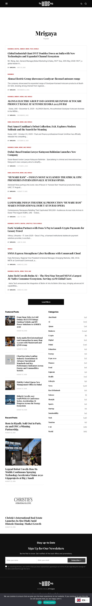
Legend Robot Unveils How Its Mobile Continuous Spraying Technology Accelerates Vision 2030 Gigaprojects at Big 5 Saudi (24, 473)
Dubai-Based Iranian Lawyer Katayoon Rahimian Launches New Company (42, 153)
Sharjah (51, 399)
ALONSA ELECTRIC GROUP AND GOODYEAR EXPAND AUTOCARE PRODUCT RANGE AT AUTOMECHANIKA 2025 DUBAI (45, 102)
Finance (51, 363)
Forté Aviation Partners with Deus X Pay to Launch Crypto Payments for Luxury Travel (46, 229)
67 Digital (51, 589)
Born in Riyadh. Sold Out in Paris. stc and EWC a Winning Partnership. (23, 426)
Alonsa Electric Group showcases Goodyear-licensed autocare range (44, 78)
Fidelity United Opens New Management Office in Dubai (29, 383)
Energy (22, 49)
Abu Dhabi (52, 317)
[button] (6, 3)
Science (51, 395)
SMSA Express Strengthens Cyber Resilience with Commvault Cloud (44, 253)
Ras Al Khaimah (54, 390)
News (27, 49)
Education (15, 122)
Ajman (50, 326)
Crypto (17, 223)
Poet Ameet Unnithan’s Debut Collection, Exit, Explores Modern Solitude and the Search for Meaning (42, 128)
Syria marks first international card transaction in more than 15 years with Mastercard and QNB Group (30, 341)
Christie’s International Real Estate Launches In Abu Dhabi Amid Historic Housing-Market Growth (23, 520)
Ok (40, 602)
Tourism (51, 422)
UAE (25, 96)
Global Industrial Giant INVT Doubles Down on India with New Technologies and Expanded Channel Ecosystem (41, 55)
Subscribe (75, 560)
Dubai (9, 122)
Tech (31, 49)
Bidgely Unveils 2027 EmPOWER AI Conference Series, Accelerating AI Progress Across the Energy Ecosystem (28, 401)
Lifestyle (29, 223)
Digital (16, 49)
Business (11, 49)
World (36, 49)
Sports (50, 404)
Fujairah (51, 372)
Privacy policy (49, 602)
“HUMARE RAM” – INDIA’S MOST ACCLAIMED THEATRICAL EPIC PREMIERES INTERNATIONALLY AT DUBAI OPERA (45, 178)
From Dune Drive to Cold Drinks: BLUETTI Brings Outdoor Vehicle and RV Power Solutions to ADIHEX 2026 (29, 322)
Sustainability (53, 413)
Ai (49, 322)
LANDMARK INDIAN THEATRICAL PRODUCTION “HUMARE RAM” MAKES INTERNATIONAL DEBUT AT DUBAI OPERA (45, 204)
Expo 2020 (52, 358)
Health (50, 376)
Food (50, 367)
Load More (46, 302)
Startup (51, 408)
